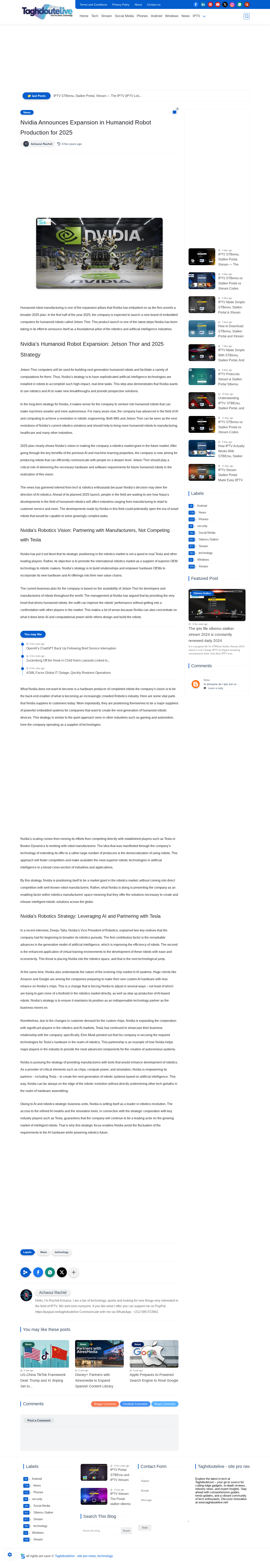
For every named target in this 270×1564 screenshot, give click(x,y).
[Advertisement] (135, 59)
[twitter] (225, 4)
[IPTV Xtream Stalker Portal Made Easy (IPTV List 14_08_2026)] (202, 472)
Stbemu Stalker (204, 539)
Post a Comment (38, 1420)
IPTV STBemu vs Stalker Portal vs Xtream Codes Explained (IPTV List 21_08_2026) (230, 283)
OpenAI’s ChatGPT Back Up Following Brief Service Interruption (71, 648)
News (185, 16)
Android (156, 16)
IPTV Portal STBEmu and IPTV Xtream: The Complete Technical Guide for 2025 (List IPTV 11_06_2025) (120, 1475)
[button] (38, 1272)
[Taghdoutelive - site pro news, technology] (47, 11)
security (199, 526)
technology (61, 1252)
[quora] (247, 4)
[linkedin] (203, 4)
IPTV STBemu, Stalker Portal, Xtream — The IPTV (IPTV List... (97, 96)
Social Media (124, 16)
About (138, 4)
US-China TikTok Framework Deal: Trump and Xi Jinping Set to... (43, 1380)
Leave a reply (215, 688)
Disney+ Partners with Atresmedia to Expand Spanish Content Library (94, 1380)
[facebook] (195, 4)
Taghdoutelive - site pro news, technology (84, 1556)
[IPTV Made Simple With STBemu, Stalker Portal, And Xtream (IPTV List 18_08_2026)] (202, 352)
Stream (106, 16)
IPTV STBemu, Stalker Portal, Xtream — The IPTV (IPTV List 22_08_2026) (229, 260)
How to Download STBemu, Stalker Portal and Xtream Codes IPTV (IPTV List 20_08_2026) (231, 331)
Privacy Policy (120, 4)
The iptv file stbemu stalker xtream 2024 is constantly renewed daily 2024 (211, 634)
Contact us (153, 4)
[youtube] (217, 4)
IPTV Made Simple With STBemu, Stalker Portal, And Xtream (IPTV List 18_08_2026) (231, 355)
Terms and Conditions (93, 4)
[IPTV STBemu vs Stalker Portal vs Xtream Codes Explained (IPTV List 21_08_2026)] (202, 280)
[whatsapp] (239, 4)
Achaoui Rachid (41, 143)
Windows (171, 16)
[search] (247, 16)
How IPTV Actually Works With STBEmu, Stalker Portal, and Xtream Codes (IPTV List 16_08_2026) (231, 451)
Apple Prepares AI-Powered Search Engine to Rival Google (154, 1377)
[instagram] (232, 4)
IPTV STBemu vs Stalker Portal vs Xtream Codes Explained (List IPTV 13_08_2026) (231, 427)
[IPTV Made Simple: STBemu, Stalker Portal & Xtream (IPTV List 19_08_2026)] (202, 304)
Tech (94, 16)
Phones (142, 16)
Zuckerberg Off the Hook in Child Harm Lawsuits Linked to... (68, 660)
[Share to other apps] (74, 1272)
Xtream (199, 566)
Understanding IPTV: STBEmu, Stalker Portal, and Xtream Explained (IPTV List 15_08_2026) (231, 403)
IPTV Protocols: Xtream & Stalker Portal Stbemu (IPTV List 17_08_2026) (230, 379)
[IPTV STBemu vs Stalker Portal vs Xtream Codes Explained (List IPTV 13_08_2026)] (202, 424)
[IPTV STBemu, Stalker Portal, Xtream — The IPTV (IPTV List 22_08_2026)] (202, 256)
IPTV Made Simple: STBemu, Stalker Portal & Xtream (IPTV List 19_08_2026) (231, 307)
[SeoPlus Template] (22, 1556)
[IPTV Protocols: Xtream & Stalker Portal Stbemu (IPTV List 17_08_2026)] (202, 376)
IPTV (196, 16)
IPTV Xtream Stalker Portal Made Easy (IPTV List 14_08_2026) (230, 475)
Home (84, 16)
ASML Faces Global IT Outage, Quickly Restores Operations (68, 672)
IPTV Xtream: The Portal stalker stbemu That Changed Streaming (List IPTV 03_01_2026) (120, 1499)
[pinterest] (210, 4)
